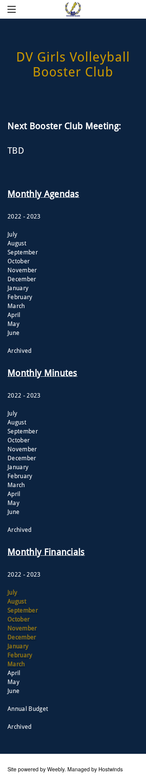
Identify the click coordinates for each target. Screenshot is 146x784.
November (22, 628)
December (21, 637)
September (22, 611)
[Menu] (13, 9)
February (20, 655)
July (13, 593)
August (16, 602)
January (17, 646)
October (18, 620)
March (16, 664)
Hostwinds (110, 769)
